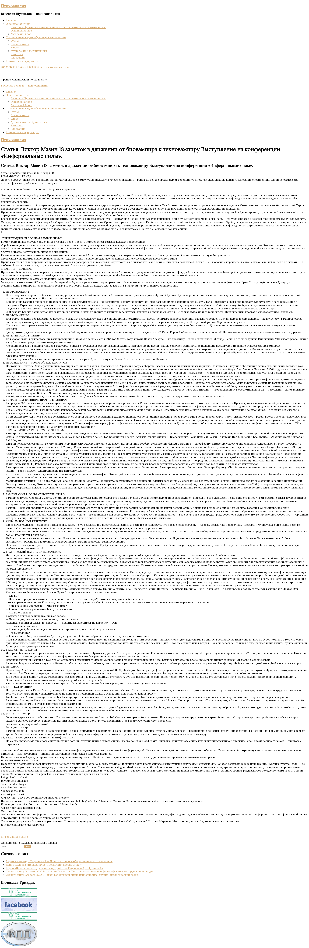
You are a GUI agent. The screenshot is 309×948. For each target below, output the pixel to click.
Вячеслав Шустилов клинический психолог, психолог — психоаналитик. (58, 27)
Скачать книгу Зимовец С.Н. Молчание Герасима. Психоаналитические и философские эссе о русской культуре (79, 871)
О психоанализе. (21, 30)
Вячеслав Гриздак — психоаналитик (24, 85)
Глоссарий (18, 57)
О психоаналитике (18, 23)
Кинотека (17, 54)
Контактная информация (22, 61)
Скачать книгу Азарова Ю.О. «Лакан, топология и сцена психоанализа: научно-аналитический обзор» (73, 874)
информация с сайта (14, 836)
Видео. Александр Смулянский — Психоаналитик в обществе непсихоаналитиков (59, 861)
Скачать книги (20, 44)
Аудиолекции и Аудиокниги (29, 50)
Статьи (15, 40)
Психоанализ (13, 5)
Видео (15, 47)
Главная (11, 20)
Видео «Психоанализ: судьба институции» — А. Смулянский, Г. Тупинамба (54, 868)
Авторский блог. (21, 34)
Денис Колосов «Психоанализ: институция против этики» (44, 864)
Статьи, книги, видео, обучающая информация (36, 37)
